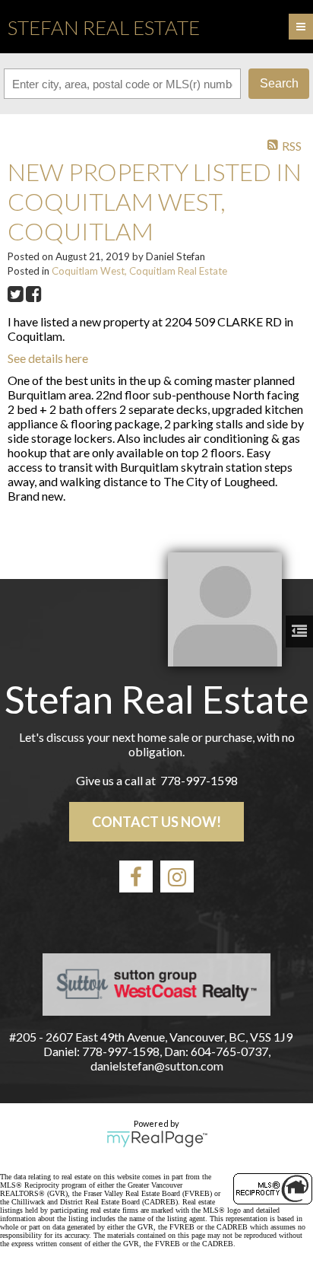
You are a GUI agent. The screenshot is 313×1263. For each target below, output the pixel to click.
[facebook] (136, 876)
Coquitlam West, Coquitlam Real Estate (139, 271)
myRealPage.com (157, 1139)
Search (279, 83)
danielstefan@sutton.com (156, 1065)
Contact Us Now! (156, 821)
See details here (48, 358)
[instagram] (177, 876)
